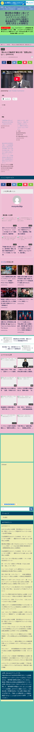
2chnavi (4, 464)
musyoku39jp (17, 206)
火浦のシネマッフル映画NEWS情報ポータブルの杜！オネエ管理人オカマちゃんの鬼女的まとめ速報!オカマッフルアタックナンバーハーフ (17, 606)
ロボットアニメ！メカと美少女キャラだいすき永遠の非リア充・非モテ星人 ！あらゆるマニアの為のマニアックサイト (17, 589)
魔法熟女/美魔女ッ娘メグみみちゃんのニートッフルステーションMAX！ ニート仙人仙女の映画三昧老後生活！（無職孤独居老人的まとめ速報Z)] (17, 546)
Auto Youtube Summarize (16, 90)
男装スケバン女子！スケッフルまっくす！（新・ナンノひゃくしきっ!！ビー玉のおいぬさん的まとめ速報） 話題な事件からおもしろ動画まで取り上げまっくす (17, 581)
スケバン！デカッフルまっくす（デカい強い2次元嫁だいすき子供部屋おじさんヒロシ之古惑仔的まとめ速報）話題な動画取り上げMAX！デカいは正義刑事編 (17, 628)
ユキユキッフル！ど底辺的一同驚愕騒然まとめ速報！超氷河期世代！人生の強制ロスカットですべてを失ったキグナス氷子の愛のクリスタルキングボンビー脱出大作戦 (17, 658)
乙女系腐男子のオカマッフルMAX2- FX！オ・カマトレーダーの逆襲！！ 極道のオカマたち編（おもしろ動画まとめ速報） (17, 538)
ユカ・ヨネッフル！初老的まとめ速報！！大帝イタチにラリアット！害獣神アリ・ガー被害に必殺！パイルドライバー (17, 614)
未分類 (2, 49)
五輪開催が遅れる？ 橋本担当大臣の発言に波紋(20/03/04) (8, 122)
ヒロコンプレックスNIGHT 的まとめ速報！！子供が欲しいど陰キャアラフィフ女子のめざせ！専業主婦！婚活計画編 (17, 665)
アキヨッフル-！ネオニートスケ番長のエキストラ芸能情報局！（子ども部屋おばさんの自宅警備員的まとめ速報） (17, 636)
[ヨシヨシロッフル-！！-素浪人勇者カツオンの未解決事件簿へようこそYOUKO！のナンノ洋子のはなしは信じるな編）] (17, 643)
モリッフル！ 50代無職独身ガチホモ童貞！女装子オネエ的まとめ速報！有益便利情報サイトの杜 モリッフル (17, 650)
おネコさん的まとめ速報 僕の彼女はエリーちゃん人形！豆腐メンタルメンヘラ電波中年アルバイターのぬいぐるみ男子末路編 (17, 531)
